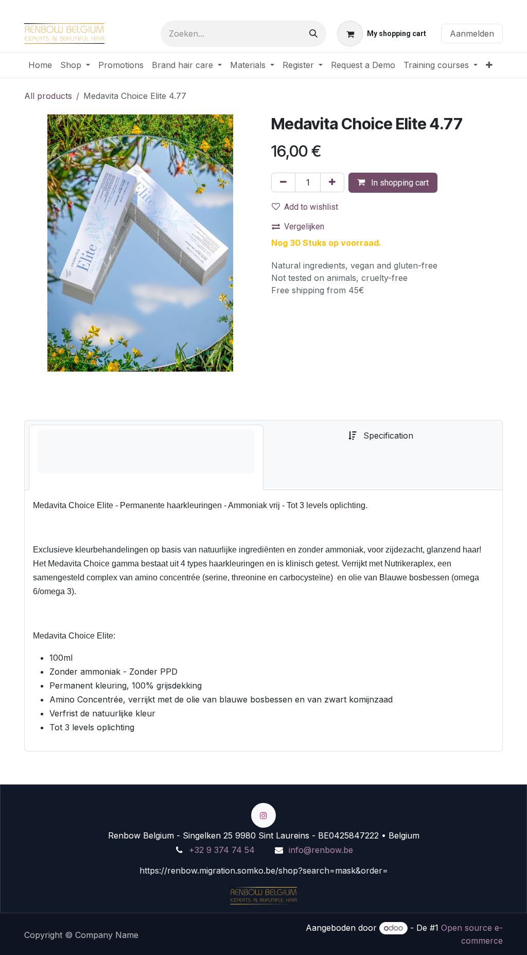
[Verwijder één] (283, 182)
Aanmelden (472, 33)
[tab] (146, 457)
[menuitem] (40, 65)
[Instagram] (263, 815)
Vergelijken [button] (304, 226)
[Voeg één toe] (332, 182)
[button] (392, 183)
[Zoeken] (313, 34)
